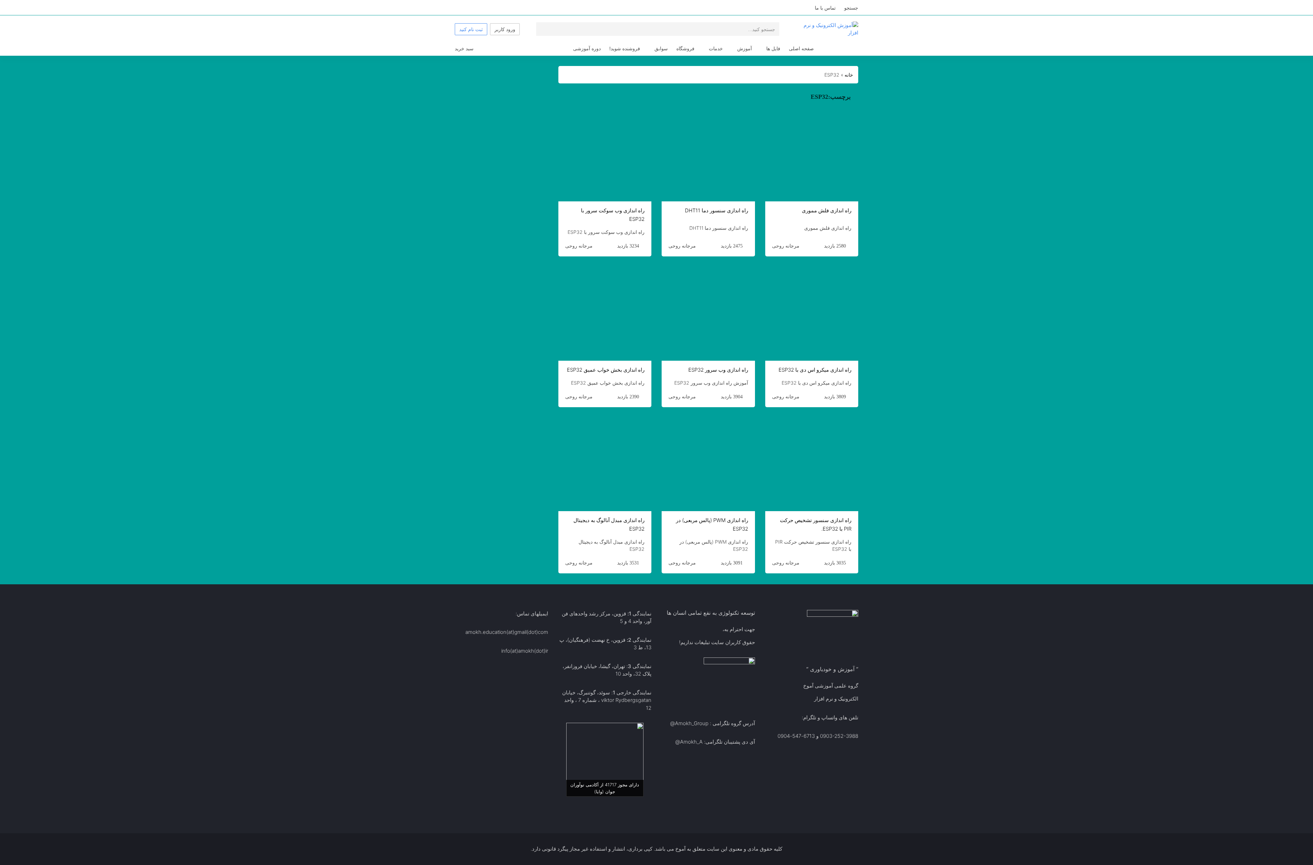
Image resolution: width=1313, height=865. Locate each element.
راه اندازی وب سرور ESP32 (718, 370)
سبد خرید (464, 48)
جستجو (851, 8)
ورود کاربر (504, 29)
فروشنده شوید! (624, 48)
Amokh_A (691, 741)
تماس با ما (825, 8)
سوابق (661, 48)
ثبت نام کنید (471, 29)
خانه (849, 75)
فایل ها (773, 48)
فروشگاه (685, 48)
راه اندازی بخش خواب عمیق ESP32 (606, 370)
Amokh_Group (691, 723)
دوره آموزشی (587, 48)
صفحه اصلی (801, 48)
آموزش (744, 48)
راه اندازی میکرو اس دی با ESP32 (815, 370)
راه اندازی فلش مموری (826, 210)
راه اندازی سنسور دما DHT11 (716, 210)
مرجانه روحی (785, 246)
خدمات (716, 48)
